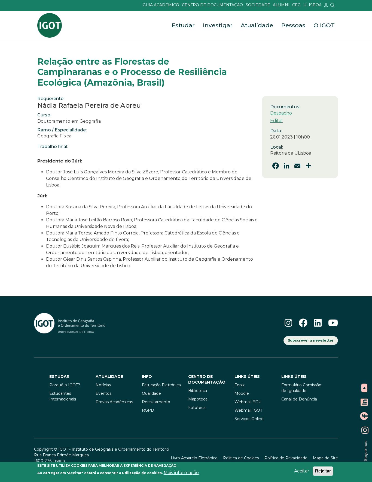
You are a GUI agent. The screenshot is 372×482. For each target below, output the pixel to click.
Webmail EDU (247, 401)
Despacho (281, 113)
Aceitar (301, 471)
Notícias (103, 384)
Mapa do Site (325, 458)
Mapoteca (198, 399)
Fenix (239, 384)
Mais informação (181, 472)
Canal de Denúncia (299, 399)
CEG (296, 4)
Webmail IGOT (248, 410)
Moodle (241, 393)
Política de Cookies (241, 458)
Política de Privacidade (285, 458)
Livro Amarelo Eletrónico (194, 458)
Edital (276, 120)
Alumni (281, 4)
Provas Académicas (114, 401)
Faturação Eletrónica (161, 384)
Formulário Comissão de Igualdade (301, 387)
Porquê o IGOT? (64, 384)
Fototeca (197, 407)
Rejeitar (323, 471)
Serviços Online (249, 418)
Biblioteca (197, 390)
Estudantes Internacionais (62, 396)
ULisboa (312, 4)
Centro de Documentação (212, 4)
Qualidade (151, 393)
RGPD (148, 410)
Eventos (103, 393)
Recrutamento (156, 401)
